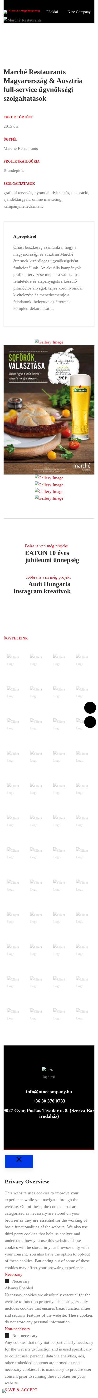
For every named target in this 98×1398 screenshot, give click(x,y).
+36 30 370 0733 (49, 1100)
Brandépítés (14, 170)
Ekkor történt (18, 117)
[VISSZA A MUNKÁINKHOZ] (90, 708)
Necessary (21, 1281)
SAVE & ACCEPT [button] (21, 1389)
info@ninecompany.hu (49, 1091)
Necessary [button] (13, 1274)
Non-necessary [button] (17, 1328)
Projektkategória (21, 161)
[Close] (19, 1161)
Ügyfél (10, 139)
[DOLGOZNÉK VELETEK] (90, 722)
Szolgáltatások (19, 183)
